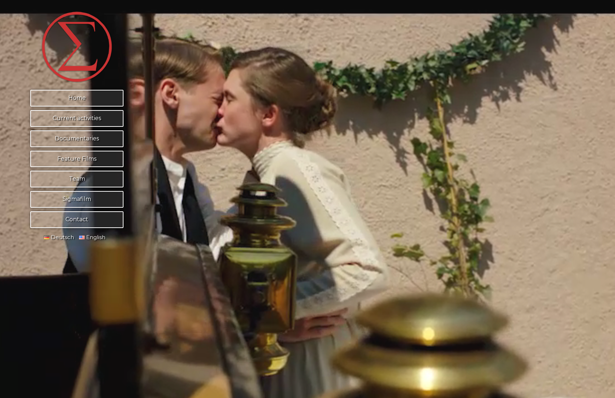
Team (77, 178)
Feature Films (76, 158)
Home (77, 97)
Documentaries (77, 138)
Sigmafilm (77, 199)
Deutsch (61, 237)
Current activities (77, 118)
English (95, 237)
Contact (76, 219)
